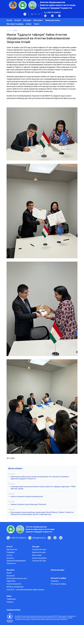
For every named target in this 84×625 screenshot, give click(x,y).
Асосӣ (9, 20)
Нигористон (11, 563)
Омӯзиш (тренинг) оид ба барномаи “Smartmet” (29, 504)
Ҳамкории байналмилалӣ (16, 561)
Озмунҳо (10, 602)
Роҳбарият (11, 552)
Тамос (36, 24)
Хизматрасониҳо (52, 20)
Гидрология (11, 581)
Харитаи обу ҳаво (39, 552)
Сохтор (9, 555)
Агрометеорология (14, 584)
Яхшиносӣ (10, 576)
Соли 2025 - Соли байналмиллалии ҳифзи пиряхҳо (25, 590)
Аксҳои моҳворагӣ (39, 558)
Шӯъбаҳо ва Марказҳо (15, 587)
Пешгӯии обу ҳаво (39, 549)
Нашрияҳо (55, 581)
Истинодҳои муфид (58, 584)
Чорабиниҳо (11, 599)
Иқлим (9, 573)
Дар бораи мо (12, 549)
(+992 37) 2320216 (53, 12)
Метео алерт (37, 555)
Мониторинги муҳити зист (17, 578)
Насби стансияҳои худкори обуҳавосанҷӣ (27, 496)
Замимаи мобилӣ (13, 610)
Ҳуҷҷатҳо (10, 558)
